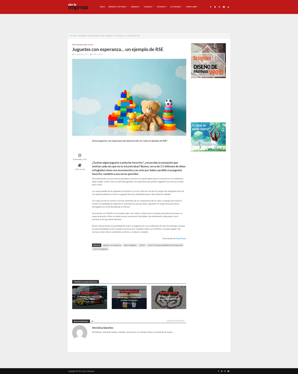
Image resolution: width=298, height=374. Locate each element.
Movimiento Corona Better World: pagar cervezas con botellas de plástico (129, 297)
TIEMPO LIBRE (191, 7)
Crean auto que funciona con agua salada (89, 297)
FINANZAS (135, 7)
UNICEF (142, 245)
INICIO (102, 7)
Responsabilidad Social (95, 35)
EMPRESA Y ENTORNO (117, 7)
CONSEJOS (148, 7)
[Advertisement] (149, 23)
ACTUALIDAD (175, 7)
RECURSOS (161, 7)
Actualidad (81, 35)
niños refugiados (130, 245)
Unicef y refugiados (100, 249)
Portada (73, 35)
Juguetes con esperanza (112, 245)
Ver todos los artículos (175, 321)
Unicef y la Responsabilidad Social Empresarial (165, 245)
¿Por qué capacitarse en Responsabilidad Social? (168, 297)
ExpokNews (181, 238)
